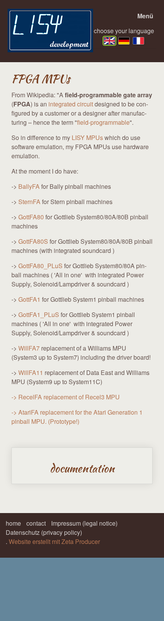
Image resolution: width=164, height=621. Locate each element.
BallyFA (29, 186)
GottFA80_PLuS (40, 265)
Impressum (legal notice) (84, 523)
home (13, 523)
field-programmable (103, 122)
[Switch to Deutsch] (124, 41)
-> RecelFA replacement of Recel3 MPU (65, 397)
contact (36, 523)
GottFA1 (29, 299)
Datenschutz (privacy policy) (44, 532)
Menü (145, 15)
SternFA (29, 201)
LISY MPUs (87, 137)
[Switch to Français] (138, 41)
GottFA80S (33, 241)
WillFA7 (29, 348)
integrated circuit (70, 104)
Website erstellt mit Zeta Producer (54, 541)
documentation (82, 466)
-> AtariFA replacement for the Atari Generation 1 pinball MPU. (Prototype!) (77, 417)
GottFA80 (31, 216)
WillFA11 (31, 372)
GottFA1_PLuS (38, 314)
